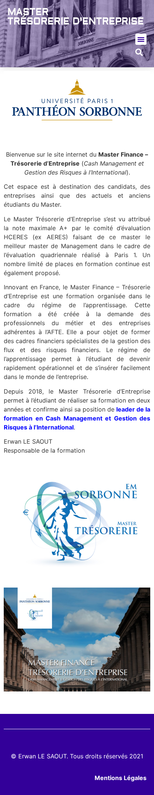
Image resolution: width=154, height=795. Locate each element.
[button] (141, 39)
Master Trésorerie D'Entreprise (75, 16)
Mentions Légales (121, 778)
